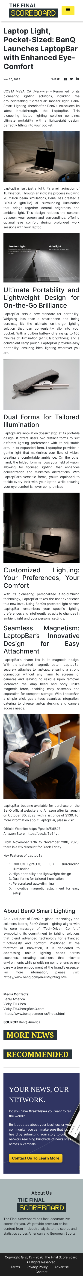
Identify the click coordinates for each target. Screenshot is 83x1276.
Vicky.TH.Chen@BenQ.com (23, 1009)
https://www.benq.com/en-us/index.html (34, 1013)
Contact (41, 1272)
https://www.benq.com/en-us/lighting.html (35, 977)
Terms (15, 1267)
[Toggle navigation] (68, 10)
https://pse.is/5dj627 (44, 829)
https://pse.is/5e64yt (43, 833)
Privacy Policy (37, 1267)
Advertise (61, 1267)
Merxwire (40, 91)
